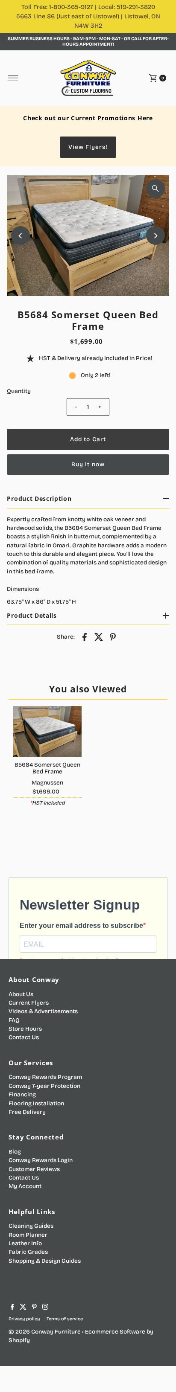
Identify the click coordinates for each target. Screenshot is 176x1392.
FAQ (14, 1020)
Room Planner (28, 1234)
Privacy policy (24, 1319)
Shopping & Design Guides (45, 1260)
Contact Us (24, 1037)
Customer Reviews (34, 1169)
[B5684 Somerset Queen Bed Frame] (47, 731)
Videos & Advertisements (43, 1011)
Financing (22, 1094)
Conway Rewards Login (41, 1160)
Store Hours (25, 1028)
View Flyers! (88, 147)
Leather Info (25, 1243)
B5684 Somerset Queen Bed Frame (47, 768)
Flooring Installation (36, 1103)
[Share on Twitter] (98, 636)
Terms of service (65, 1319)
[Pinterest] (34, 1308)
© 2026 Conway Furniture (45, 1331)
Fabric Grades (28, 1251)
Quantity (19, 391)
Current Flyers (29, 1002)
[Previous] (20, 235)
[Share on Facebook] (84, 636)
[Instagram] (45, 1308)
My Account (25, 1186)
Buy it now (87, 464)
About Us (21, 994)
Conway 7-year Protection (44, 1086)
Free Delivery (27, 1112)
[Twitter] (23, 1308)
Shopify (19, 1340)
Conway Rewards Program (45, 1077)
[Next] (155, 235)
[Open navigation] (13, 78)
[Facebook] (12, 1308)
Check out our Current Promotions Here (88, 118)
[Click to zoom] (155, 188)
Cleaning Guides (31, 1225)
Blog (15, 1151)
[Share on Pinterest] (112, 636)
